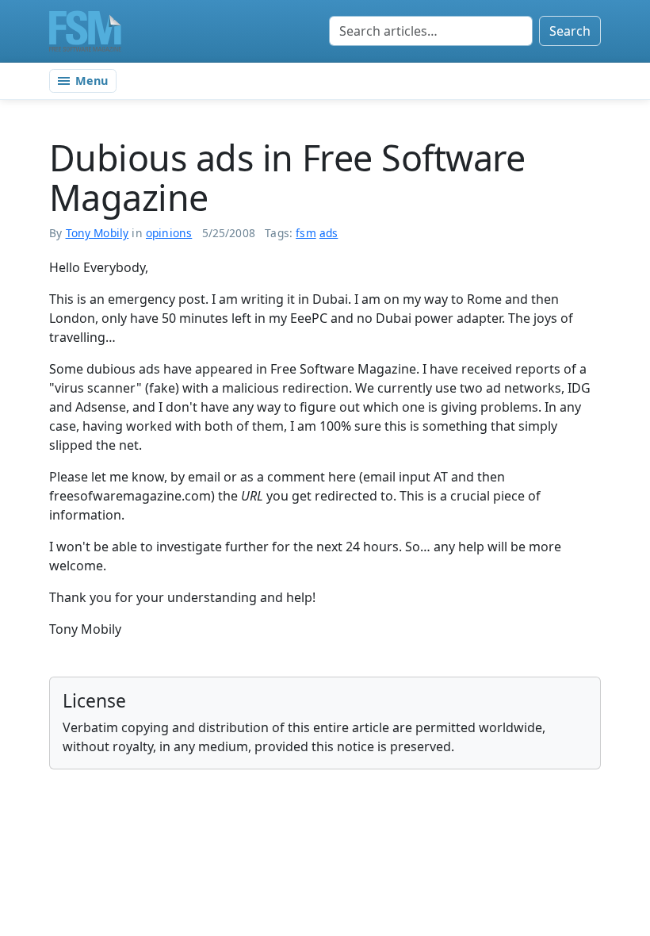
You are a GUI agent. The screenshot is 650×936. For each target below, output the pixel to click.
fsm (306, 232)
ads (328, 232)
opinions (169, 232)
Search (570, 31)
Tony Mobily (97, 232)
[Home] (85, 31)
